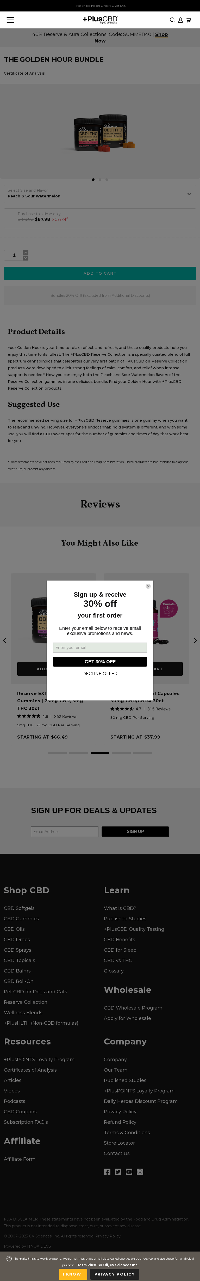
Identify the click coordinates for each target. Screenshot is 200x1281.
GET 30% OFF (100, 661)
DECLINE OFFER (100, 673)
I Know (73, 1274)
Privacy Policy (115, 1274)
